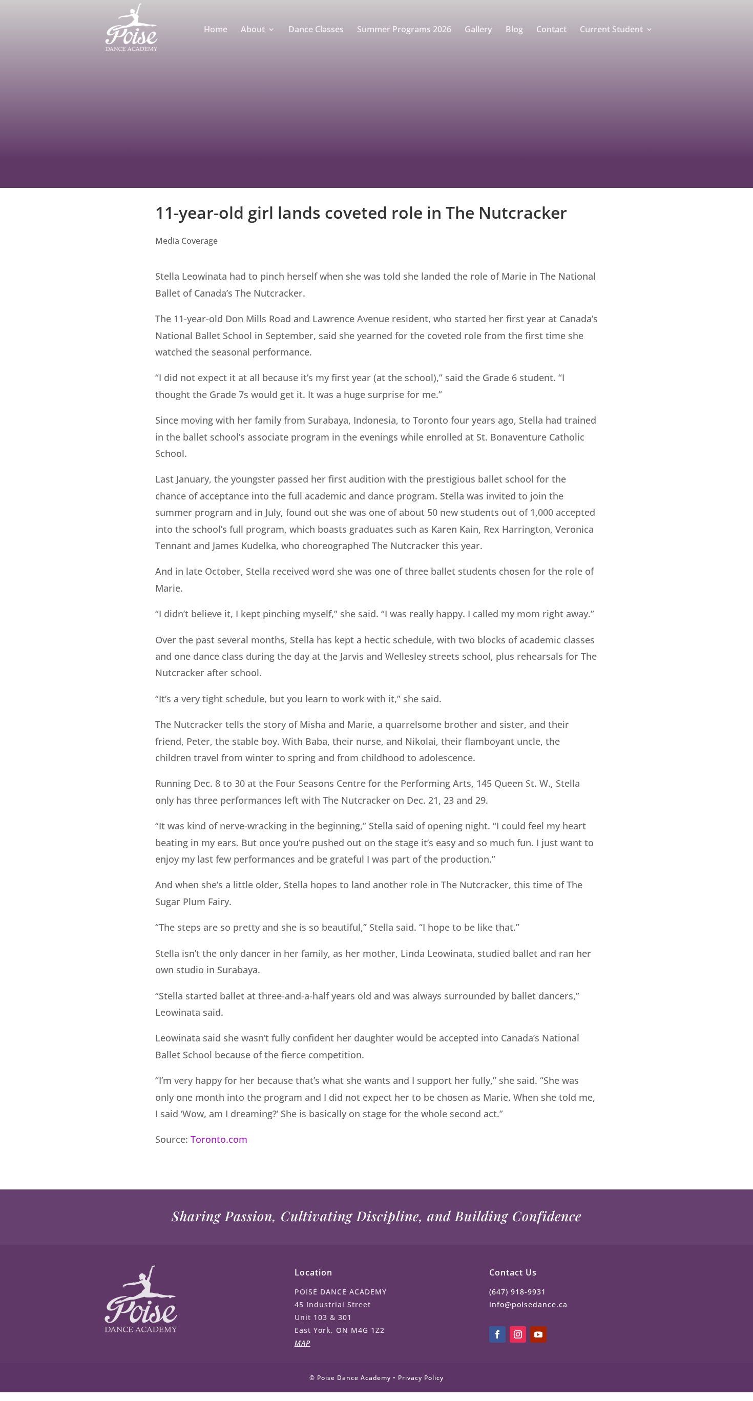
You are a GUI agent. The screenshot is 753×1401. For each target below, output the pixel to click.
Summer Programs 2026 (404, 30)
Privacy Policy (421, 1377)
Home (215, 30)
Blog (514, 30)
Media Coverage (186, 240)
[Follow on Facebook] (497, 1334)
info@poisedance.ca (528, 1304)
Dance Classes (316, 30)
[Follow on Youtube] (538, 1334)
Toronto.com (219, 1139)
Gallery (478, 30)
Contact (551, 30)
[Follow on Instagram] (518, 1334)
